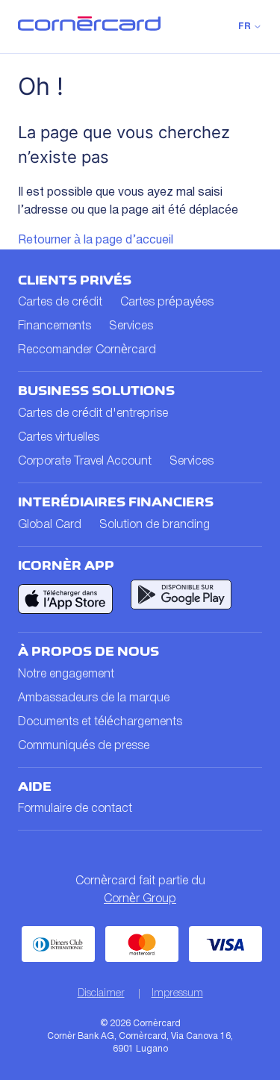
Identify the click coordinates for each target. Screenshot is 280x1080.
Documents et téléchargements (100, 722)
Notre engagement (66, 674)
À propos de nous (88, 651)
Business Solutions (96, 390)
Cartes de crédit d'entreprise (93, 414)
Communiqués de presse (83, 746)
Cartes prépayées (167, 302)
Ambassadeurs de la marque (93, 698)
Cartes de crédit (60, 302)
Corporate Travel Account (85, 461)
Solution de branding (154, 525)
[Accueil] (89, 27)
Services (131, 326)
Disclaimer (101, 994)
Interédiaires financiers (116, 501)
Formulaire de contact (75, 809)
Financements (54, 326)
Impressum (177, 994)
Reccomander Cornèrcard (87, 350)
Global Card (49, 525)
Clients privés (74, 280)
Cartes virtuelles (58, 437)
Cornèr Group (140, 899)
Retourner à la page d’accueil (95, 240)
